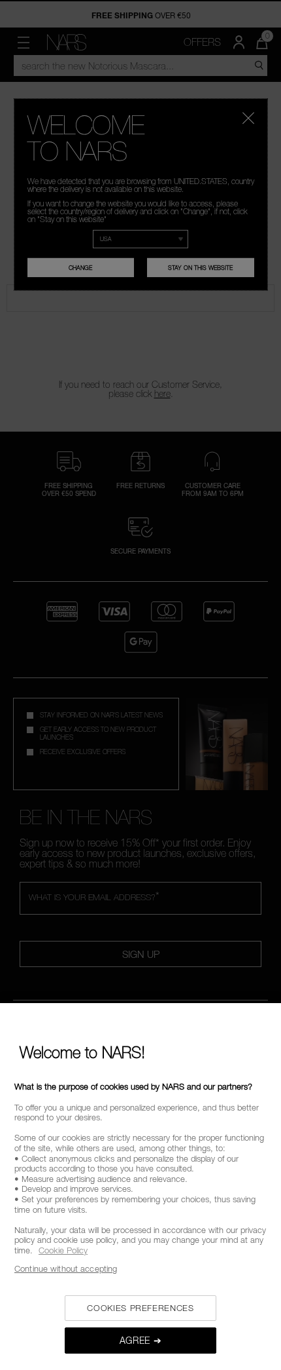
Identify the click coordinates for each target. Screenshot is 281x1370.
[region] (140, 1186)
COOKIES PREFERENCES (140, 1308)
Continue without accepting (65, 1268)
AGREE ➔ (141, 1340)
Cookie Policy (63, 1250)
